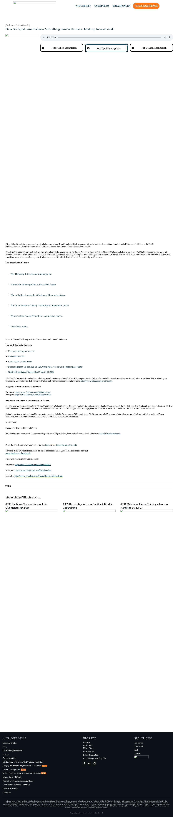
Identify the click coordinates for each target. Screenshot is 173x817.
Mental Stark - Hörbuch (12, 777)
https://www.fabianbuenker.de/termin (61, 445)
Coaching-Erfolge (9, 743)
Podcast (6, 754)
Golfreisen (7, 792)
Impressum (138, 743)
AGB (136, 750)
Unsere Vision (88, 748)
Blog (4, 747)
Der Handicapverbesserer (12, 751)
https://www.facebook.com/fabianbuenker (33, 392)
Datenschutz (139, 746)
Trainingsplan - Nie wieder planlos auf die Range (22, 773)
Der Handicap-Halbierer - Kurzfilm (17, 785)
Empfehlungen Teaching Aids (94, 758)
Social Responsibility (91, 755)
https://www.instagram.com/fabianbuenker (33, 395)
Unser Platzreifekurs (11, 788)
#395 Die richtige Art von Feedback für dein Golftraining (89, 608)
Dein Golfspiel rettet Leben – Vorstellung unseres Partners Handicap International (60, 29)
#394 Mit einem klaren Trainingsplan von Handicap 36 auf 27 (146, 608)
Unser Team (87, 745)
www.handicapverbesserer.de (18, 453)
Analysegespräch (9, 758)
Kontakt (137, 753)
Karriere (86, 742)
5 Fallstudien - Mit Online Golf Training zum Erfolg (23, 762)
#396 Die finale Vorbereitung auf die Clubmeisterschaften (31, 608)
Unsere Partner (89, 751)
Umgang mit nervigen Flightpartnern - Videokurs (22, 766)
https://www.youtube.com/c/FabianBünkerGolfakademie (38, 476)
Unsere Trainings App (11, 770)
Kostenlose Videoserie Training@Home (18, 781)
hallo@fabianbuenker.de (109, 434)
